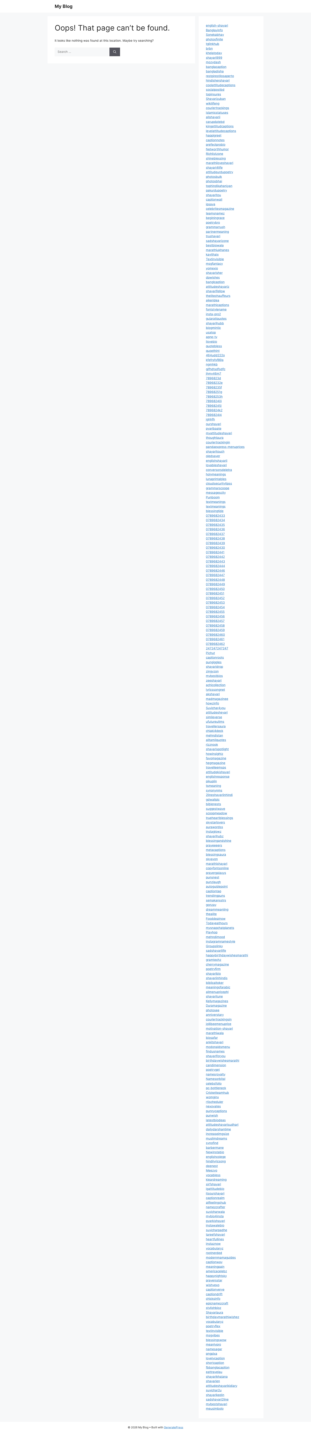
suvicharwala (215, 1212)
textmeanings (216, 502)
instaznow (213, 1244)
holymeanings (216, 474)
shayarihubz (215, 836)
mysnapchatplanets (220, 928)
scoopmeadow (216, 813)
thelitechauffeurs (218, 296)
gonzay (211, 905)
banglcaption (215, 282)
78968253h (214, 396)
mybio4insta (215, 1216)
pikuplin (211, 781)
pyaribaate (213, 428)
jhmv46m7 (213, 373)
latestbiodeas (216, 1120)
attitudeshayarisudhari (222, 1124)
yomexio (212, 268)
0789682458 (215, 625)
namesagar (214, 1349)
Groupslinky (214, 946)
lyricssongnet (215, 689)
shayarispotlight (217, 749)
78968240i (214, 401)
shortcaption (215, 1363)
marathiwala (215, 1033)
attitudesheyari (217, 712)
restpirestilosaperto (220, 76)
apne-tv (211, 337)
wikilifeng (212, 103)
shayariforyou (216, 1056)
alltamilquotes (216, 740)
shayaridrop (214, 666)
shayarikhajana (217, 1376)
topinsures (213, 94)
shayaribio (213, 973)
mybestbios (214, 676)
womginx (212, 1097)
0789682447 (215, 575)
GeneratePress (173, 1427)
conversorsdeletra (219, 470)
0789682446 (215, 570)
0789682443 (215, 561)
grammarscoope (217, 488)
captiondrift (214, 1294)
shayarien (213, 1381)
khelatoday (214, 53)
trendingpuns (215, 895)
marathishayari (216, 863)
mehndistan (214, 735)
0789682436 (215, 529)
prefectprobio (215, 144)
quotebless (214, 346)
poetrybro (213, 222)
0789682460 (215, 634)
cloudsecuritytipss (219, 483)
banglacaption (216, 67)
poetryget (213, 1069)
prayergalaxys (216, 873)
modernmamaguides (221, 1257)
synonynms (214, 790)
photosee (212, 1010)
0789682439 (215, 543)
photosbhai (214, 181)
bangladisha (215, 71)
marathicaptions (217, 305)
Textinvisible (215, 259)
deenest (212, 1166)
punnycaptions (216, 1111)
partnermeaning (217, 231)
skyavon (212, 859)
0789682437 (215, 534)
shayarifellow (215, 291)
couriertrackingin (218, 442)
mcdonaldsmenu (218, 1047)
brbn (209, 48)
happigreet (213, 135)
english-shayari (217, 25)
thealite (211, 914)
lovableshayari (216, 465)
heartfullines (215, 1239)
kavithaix (212, 254)
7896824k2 (214, 410)
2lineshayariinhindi (219, 795)
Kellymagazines (217, 1001)
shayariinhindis (216, 978)
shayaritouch (215, 451)
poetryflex (213, 1326)
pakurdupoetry (216, 190)
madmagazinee (217, 699)
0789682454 (215, 607)
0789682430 (215, 547)
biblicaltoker (215, 983)
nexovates (213, 1106)
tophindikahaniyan (219, 186)
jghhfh (210, 419)
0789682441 (215, 552)
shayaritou (213, 195)
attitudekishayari (218, 772)
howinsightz (214, 754)
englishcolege (216, 1157)
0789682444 (215, 566)
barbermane (215, 1147)
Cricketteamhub (217, 1092)
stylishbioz (213, 1308)
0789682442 (215, 557)
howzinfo (212, 703)
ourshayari (213, 424)
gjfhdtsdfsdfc (215, 369)
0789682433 (215, 515)
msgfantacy (214, 263)
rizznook (212, 744)
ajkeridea (212, 300)
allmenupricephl (217, 992)
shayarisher (214, 273)
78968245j (214, 406)
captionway (214, 1262)
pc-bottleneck (216, 1088)
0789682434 (215, 520)
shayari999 (214, 57)
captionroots (215, 657)
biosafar (212, 1038)
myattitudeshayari (219, 433)
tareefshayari (215, 1234)
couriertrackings (217, 108)
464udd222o (215, 355)
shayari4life (214, 167)
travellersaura (216, 726)
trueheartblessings (219, 818)
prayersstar (214, 1280)
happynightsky (216, 1276)
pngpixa (211, 1353)
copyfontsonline (217, 868)
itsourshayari (215, 1193)
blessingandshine (218, 840)
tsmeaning (213, 786)
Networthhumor (217, 149)
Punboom (213, 497)
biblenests (213, 804)
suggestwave (215, 809)
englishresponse (217, 776)
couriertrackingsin (219, 1019)
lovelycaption (215, 1358)
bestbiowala (215, 245)
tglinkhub (212, 44)
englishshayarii (216, 460)
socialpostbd (215, 89)
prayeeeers (214, 845)
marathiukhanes (217, 250)
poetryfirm (213, 969)
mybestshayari (216, 1404)
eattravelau (214, 1372)
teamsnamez (215, 213)
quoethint (213, 351)
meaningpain (215, 1266)
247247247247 (217, 648)
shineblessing (216, 158)
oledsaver (213, 456)
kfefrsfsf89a (215, 360)
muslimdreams (216, 1138)
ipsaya (210, 204)
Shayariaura (214, 1312)
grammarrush (215, 227)
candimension (216, 1065)
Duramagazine (216, 1005)
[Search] (114, 52)
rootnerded (214, 1253)
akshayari (213, 694)
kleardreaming (216, 1179)
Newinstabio (215, 1152)
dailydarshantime (218, 1129)
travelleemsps (216, 767)
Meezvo (211, 1170)
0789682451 (215, 593)
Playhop (211, 932)
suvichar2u (214, 1390)
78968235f (214, 387)
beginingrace (215, 218)
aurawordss (214, 827)
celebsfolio (214, 1083)
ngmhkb (212, 364)
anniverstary (215, 1015)
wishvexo (212, 1285)
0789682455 (215, 612)
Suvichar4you (216, 708)
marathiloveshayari (219, 163)
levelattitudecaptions (221, 131)
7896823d (213, 378)
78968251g (214, 392)
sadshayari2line (217, 1399)
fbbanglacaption (217, 1367)
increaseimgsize (217, 1134)
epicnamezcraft (217, 1303)
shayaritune (214, 996)
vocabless (213, 1175)
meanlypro (213, 1344)
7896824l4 (214, 415)
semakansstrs (216, 900)
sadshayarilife (216, 950)
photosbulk (214, 177)
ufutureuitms (215, 721)
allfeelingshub (216, 1202)
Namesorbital (215, 1079)
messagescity (216, 492)
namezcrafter (215, 1207)
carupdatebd (215, 122)
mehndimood (215, 937)
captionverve (215, 1289)
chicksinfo (213, 1298)
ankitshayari (214, 1042)
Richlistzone (214, 154)
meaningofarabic (218, 987)
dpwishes (213, 277)
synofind (212, 1143)
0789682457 (215, 621)
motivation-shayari (219, 1028)
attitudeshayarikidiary (221, 1386)
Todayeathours (217, 923)
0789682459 (215, 630)
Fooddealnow (216, 918)
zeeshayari (214, 680)
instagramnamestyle (220, 941)
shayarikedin (215, 1395)
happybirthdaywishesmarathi (227, 955)
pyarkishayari (215, 1221)
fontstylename (216, 309)
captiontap (213, 891)
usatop (211, 332)
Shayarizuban (216, 99)
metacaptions (216, 850)
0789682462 (215, 644)
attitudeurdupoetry (219, 172)
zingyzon (212, 671)
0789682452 (215, 598)
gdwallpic (213, 799)
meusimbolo (215, 1408)
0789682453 (215, 602)
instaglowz (213, 831)
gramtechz (213, 960)
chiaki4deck (214, 731)
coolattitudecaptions (220, 85)
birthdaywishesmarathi (222, 1060)
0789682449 (215, 584)
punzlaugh (213, 882)
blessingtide (215, 511)
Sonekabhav (215, 34)
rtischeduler (214, 1102)
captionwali (214, 199)
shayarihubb (215, 323)
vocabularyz (214, 1248)
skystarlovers (215, 822)
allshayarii (213, 117)
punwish (212, 1115)
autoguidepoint (217, 886)
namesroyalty (215, 1074)
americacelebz (216, 1271)
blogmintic (213, 328)
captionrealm (215, 1198)
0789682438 (215, 538)
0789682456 (215, 616)
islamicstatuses (217, 112)
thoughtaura (215, 437)
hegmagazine (215, 763)
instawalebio (215, 1225)
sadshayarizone (217, 241)
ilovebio (211, 341)
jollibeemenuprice (218, 1024)
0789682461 (215, 639)
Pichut (210, 653)
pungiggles (214, 662)
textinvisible (214, 1331)
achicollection (216, 685)
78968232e (214, 383)
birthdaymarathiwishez (222, 1317)
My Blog (64, 6)
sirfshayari (213, 1184)
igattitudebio (215, 1189)
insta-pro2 (213, 314)
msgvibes (213, 1335)
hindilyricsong (216, 1161)
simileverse (214, 717)
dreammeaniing (217, 909)
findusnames (215, 1051)
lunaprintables (216, 479)
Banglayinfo (214, 30)
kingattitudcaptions (220, 126)
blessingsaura (216, 854)
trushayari (213, 236)
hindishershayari (218, 80)
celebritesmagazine (220, 208)
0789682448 (215, 580)
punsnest (212, 877)
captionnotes (215, 140)
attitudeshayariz (217, 286)
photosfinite (214, 39)
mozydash (213, 62)
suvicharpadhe (216, 1230)
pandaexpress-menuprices (225, 447)
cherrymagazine (217, 964)
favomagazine (216, 758)
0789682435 (215, 525)
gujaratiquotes (216, 318)
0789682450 (215, 589)
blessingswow (216, 1340)
